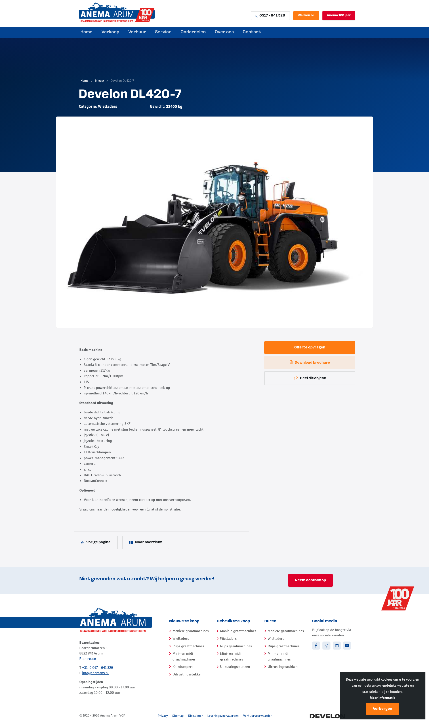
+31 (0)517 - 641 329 (97, 667)
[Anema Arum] (129, 12)
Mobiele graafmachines (190, 631)
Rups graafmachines (188, 646)
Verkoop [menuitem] (110, 32)
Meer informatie (382, 697)
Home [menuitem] (86, 32)
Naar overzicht (148, 542)
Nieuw (99, 81)
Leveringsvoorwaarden (223, 715)
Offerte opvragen (309, 347)
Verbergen (382, 709)
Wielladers (180, 638)
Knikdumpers (182, 666)
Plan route (87, 658)
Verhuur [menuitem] (137, 32)
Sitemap (178, 715)
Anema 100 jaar (339, 15)
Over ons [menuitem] (224, 32)
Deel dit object (313, 378)
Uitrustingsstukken (187, 674)
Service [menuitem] (163, 32)
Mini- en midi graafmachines (184, 656)
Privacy (163, 715)
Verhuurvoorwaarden (257, 715)
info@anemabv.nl (95, 673)
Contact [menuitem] (252, 32)
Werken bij (306, 15)
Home (84, 81)
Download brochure (312, 363)
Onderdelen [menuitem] (193, 32)
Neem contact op (310, 580)
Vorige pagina (98, 542)
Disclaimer (195, 715)
